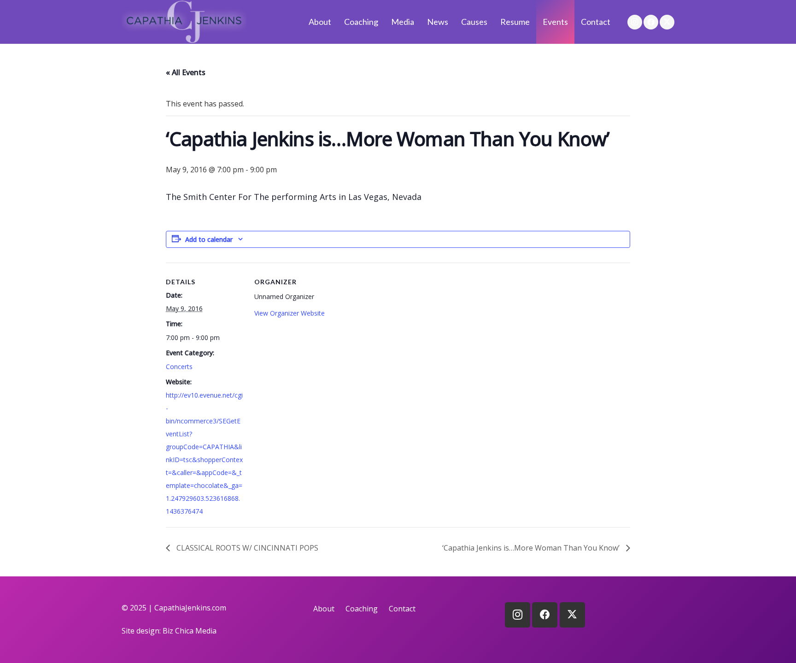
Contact (402, 609)
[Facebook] (651, 22)
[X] (667, 22)
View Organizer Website (289, 313)
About (323, 609)
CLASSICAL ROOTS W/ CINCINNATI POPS (246, 548)
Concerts (179, 366)
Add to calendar (209, 239)
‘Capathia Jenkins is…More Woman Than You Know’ (531, 548)
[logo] (184, 22)
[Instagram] (634, 22)
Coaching (361, 609)
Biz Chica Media (190, 631)
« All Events (185, 72)
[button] (419, 22)
